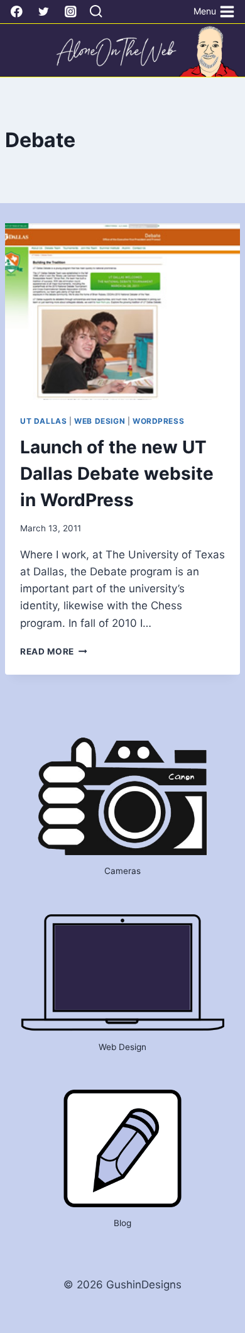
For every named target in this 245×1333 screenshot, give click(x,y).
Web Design (99, 421)
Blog (122, 1223)
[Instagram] (70, 11)
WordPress (158, 421)
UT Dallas (43, 421)
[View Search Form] (96, 11)
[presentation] (122, 311)
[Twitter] (43, 11)
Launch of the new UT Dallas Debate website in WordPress (117, 473)
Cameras (122, 871)
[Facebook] (16, 11)
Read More (53, 651)
